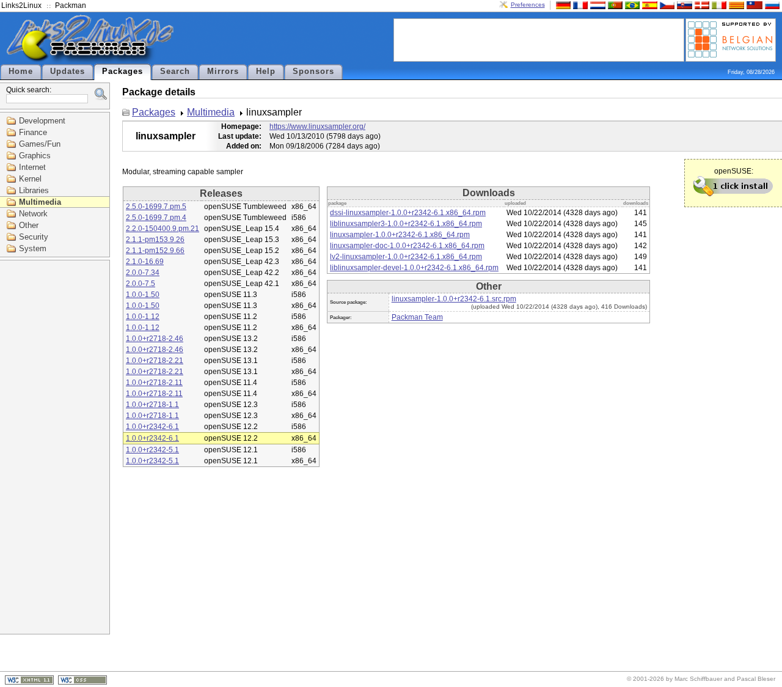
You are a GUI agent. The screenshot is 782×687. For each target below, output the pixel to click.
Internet (32, 167)
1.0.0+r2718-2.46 (154, 338)
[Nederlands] (596, 4)
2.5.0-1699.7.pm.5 (156, 206)
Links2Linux (21, 5)
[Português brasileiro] (631, 4)
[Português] (614, 4)
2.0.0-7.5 (140, 283)
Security (33, 236)
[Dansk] (700, 4)
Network (33, 213)
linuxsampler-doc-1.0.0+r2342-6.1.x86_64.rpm (407, 245)
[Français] (579, 4)
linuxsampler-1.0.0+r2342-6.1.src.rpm (454, 299)
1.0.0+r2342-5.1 (152, 450)
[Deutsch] (562, 4)
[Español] (648, 4)
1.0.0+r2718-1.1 (152, 404)
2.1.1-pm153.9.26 (155, 239)
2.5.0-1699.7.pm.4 (156, 217)
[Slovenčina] (683, 4)
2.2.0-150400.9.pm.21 (162, 228)
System (32, 248)
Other (28, 225)
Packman (70, 5)
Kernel (30, 178)
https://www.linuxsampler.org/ (317, 126)
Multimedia (40, 202)
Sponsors (313, 71)
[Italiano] (717, 4)
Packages (122, 71)
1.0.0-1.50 (142, 294)
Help (266, 71)
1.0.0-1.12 (142, 316)
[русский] (771, 4)
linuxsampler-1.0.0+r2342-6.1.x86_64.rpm (400, 234)
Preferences (528, 4)
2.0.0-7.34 (142, 272)
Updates (67, 71)
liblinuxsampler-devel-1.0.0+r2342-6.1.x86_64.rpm (414, 267)
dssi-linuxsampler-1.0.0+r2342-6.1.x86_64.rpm (408, 212)
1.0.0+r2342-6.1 (152, 426)
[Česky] (665, 4)
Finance (33, 132)
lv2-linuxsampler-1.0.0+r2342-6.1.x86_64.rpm (406, 256)
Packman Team (417, 317)
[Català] (735, 4)
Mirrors (223, 71)
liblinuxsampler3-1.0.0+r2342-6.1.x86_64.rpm (406, 223)
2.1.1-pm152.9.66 (155, 250)
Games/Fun (39, 144)
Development (42, 120)
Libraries (34, 190)
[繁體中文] (753, 4)
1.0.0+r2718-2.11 (154, 382)
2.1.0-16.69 (145, 261)
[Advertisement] (539, 39)
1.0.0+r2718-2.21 (154, 360)
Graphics (35, 155)
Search (175, 71)
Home (21, 71)
